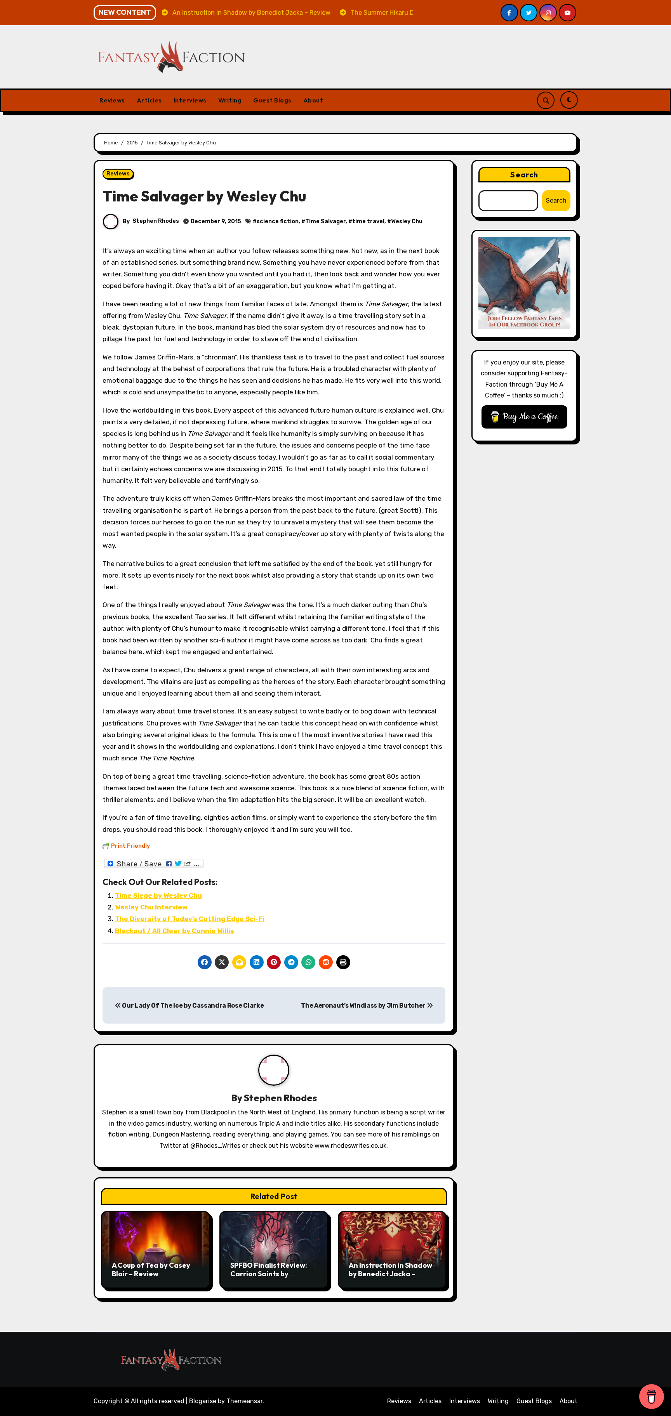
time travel (368, 221)
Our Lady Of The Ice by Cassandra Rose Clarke (192, 1005)
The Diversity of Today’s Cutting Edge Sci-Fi (189, 919)
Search (524, 174)
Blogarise (202, 1401)
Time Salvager (325, 221)
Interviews (190, 100)
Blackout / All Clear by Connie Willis (174, 931)
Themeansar (244, 1401)
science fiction (278, 221)
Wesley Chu (406, 221)
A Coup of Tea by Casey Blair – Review (151, 1269)
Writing (230, 100)
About (313, 100)
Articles (149, 100)
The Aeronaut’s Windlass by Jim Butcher (364, 1005)
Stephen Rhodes (155, 221)
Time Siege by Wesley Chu (158, 895)
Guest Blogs (272, 100)
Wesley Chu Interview (151, 907)
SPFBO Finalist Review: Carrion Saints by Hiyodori (268, 1273)
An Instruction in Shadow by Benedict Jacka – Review (390, 1273)
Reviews (112, 100)
